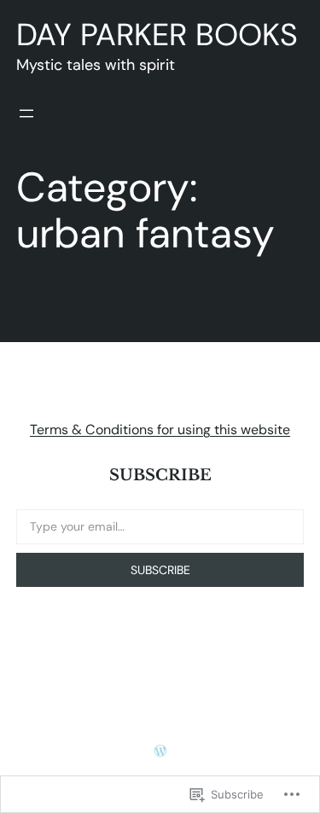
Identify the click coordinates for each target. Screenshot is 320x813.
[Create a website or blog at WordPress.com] (160, 751)
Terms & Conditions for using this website (160, 429)
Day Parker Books (157, 35)
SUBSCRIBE (160, 570)
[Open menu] (26, 113)
